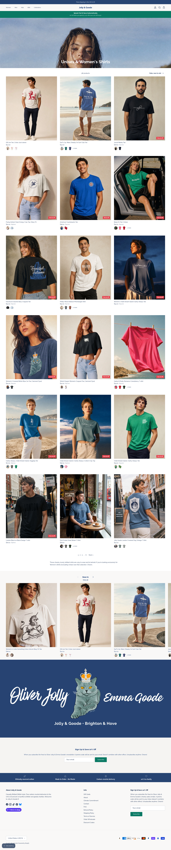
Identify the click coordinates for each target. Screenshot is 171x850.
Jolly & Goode (14, 843)
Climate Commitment (91, 800)
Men (16, 7)
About (86, 797)
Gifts (29, 7)
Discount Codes (89, 822)
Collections (37, 7)
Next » (91, 555)
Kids (22, 7)
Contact (86, 804)
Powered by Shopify (23, 843)
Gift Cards (87, 794)
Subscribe (100, 759)
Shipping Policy (89, 813)
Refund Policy (88, 810)
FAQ (85, 807)
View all (85, 580)
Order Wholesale (89, 819)
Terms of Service (89, 816)
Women (8, 7)
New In (85, 577)
